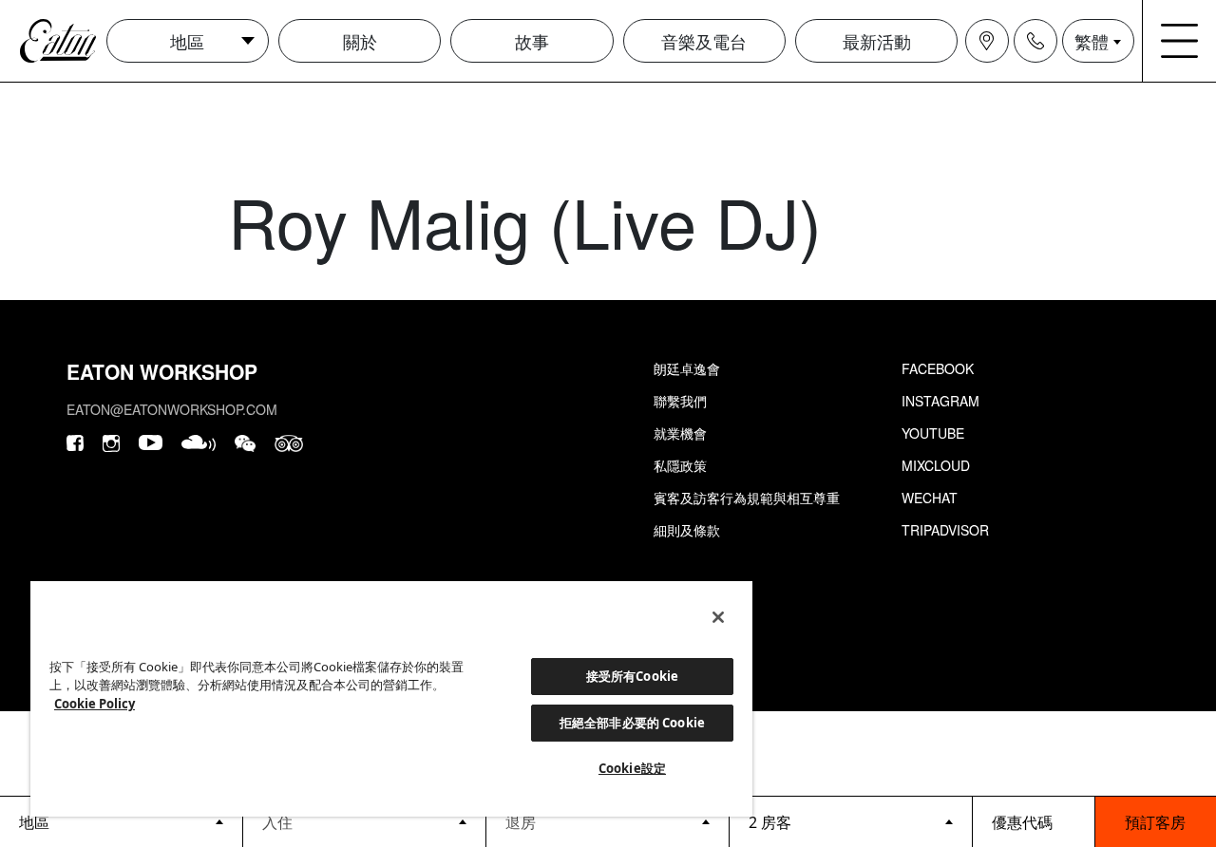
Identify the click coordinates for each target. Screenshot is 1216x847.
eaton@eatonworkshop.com (171, 409)
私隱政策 (680, 465)
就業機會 (680, 433)
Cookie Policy (94, 703)
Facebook (938, 368)
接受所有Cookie (632, 676)
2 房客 (770, 822)
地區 (187, 40)
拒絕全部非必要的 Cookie (632, 722)
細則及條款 (687, 529)
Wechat (930, 497)
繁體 (1091, 40)
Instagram (940, 400)
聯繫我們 (680, 400)
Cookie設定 (632, 768)
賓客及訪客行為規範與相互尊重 (747, 497)
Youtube (933, 433)
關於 (360, 40)
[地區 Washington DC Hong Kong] (121, 821)
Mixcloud (936, 465)
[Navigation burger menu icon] (1180, 41)
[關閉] (718, 617)
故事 (532, 40)
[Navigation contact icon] (1035, 41)
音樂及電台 (704, 40)
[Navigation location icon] (987, 41)
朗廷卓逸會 (687, 368)
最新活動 (877, 40)
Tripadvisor (945, 529)
